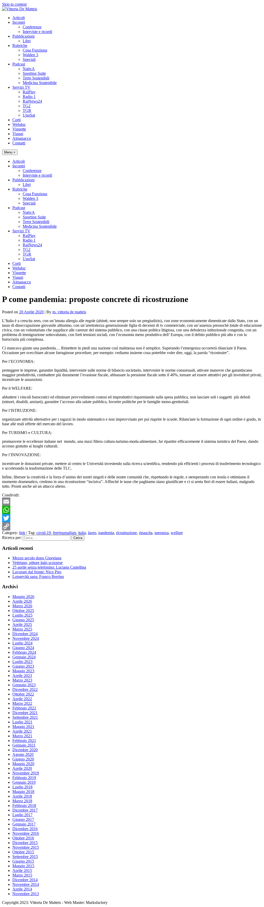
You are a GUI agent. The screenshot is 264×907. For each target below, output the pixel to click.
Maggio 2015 (23, 866)
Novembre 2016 (25, 833)
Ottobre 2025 (23, 610)
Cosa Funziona (35, 50)
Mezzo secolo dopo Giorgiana (36, 558)
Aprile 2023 (22, 675)
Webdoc (19, 124)
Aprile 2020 (22, 768)
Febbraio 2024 (24, 652)
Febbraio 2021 (24, 740)
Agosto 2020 (23, 754)
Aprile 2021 (22, 731)
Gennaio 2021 (24, 745)
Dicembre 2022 (25, 689)
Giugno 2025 (23, 620)
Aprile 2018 (22, 796)
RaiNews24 (32, 101)
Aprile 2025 (22, 624)
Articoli (18, 17)
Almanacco (21, 138)
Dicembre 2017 (25, 810)
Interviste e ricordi (37, 31)
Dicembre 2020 (25, 750)
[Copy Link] (132, 526)
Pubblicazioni (23, 36)
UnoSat (29, 115)
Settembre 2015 (25, 856)
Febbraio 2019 (24, 777)
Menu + (9, 152)
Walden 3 (30, 55)
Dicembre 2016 (25, 829)
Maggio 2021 (23, 726)
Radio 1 (29, 96)
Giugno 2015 (23, 861)
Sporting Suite (34, 73)
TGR (27, 110)
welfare (177, 532)
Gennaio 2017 (24, 824)
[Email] (132, 501)
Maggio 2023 (23, 671)
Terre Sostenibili (36, 78)
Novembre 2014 (25, 884)
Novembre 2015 (25, 847)
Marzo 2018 (22, 801)
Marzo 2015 (22, 875)
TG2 (26, 106)
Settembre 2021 (25, 717)
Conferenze (32, 27)
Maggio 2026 (23, 596)
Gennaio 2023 (24, 685)
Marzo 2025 (22, 629)
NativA (29, 69)
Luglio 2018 (22, 787)
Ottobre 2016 (23, 838)
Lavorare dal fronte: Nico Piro (36, 572)
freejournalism (64, 532)
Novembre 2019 (25, 773)
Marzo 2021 (22, 736)
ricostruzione (126, 532)
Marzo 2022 (22, 703)
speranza (161, 532)
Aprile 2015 (22, 870)
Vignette (19, 129)
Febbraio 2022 (24, 708)
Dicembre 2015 (25, 842)
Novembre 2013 (25, 894)
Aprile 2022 (22, 699)
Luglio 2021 (22, 722)
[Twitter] (132, 518)
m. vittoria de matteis (69, 312)
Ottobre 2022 (23, 694)
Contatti (18, 143)
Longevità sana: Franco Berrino (38, 576)
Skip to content (14, 4)
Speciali (29, 59)
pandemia (106, 532)
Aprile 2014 (22, 889)
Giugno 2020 (23, 759)
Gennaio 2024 (24, 657)
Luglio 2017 (22, 815)
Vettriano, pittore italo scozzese (37, 562)
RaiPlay (29, 92)
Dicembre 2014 (25, 880)
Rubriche (19, 45)
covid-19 (43, 532)
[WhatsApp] (132, 510)
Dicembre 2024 (25, 634)
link (22, 532)
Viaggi (17, 134)
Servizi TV (21, 87)
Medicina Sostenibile (40, 82)
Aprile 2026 (22, 601)
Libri (27, 41)
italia (82, 532)
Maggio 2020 (23, 764)
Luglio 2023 (22, 661)
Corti (16, 120)
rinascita (145, 532)
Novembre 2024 (25, 638)
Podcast (18, 64)
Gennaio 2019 (24, 782)
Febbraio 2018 (24, 805)
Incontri (18, 22)
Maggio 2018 (23, 791)
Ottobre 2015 (23, 852)
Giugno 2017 (23, 819)
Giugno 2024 (23, 647)
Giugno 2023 (23, 666)
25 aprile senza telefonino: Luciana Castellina (49, 567)
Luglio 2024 (22, 643)
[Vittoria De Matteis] (19, 9)
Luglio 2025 (22, 615)
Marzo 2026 (22, 606)
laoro (92, 532)
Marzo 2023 (22, 680)
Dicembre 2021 (25, 712)
